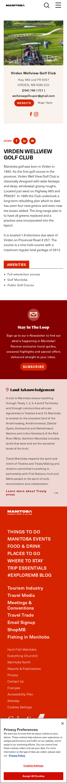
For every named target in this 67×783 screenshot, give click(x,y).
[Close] (62, 723)
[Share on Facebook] (16, 141)
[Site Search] (47, 5)
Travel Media (21, 595)
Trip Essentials (27, 568)
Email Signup (21, 622)
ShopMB (16, 629)
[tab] (16, 264)
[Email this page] (32, 141)
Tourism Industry (25, 588)
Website (24, 103)
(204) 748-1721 (32, 90)
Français (13, 688)
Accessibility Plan (20, 694)
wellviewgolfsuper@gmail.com (33, 96)
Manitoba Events (29, 538)
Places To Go (23, 553)
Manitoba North (19, 662)
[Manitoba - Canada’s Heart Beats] (15, 5)
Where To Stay (25, 560)
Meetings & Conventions (20, 605)
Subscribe (33, 366)
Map (41, 103)
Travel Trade (20, 615)
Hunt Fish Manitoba (21, 649)
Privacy (12, 675)
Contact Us (15, 681)
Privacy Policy (17, 755)
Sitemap (13, 701)
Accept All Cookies (33, 776)
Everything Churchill (22, 656)
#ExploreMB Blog (29, 575)
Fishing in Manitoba (28, 636)
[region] (33, 750)
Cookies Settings (33, 765)
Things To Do (23, 531)
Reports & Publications (24, 669)
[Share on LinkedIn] (24, 141)
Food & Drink (23, 546)
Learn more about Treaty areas (26, 492)
